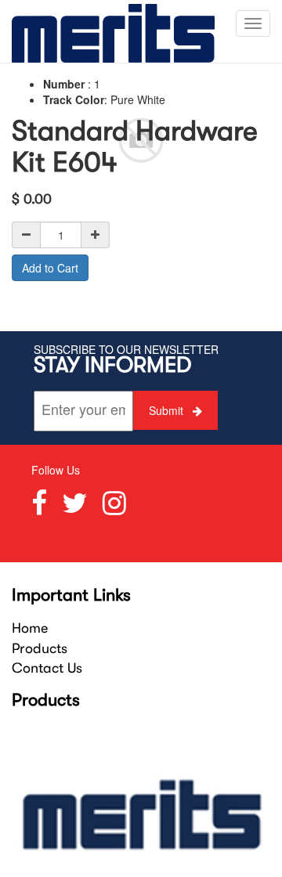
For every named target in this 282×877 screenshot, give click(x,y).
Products (39, 648)
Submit (167, 410)
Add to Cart (50, 268)
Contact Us (47, 668)
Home (30, 628)
